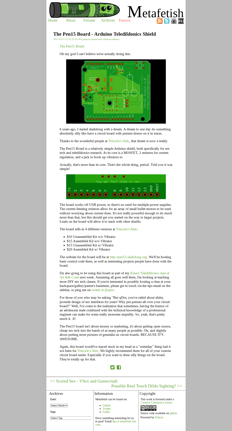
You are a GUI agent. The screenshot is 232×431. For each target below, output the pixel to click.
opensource (96, 39)
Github (107, 405)
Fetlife (106, 411)
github (173, 413)
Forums (89, 20)
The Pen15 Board (72, 46)
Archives (108, 20)
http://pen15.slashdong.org (128, 257)
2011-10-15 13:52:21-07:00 (67, 39)
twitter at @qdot (103, 290)
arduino (116, 39)
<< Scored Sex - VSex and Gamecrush (83, 381)
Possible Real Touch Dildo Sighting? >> (146, 386)
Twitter (107, 408)
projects (86, 39)
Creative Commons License (156, 402)
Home (52, 20)
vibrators (107, 39)
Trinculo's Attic (118, 141)
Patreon (124, 20)
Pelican (159, 417)
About (71, 20)
